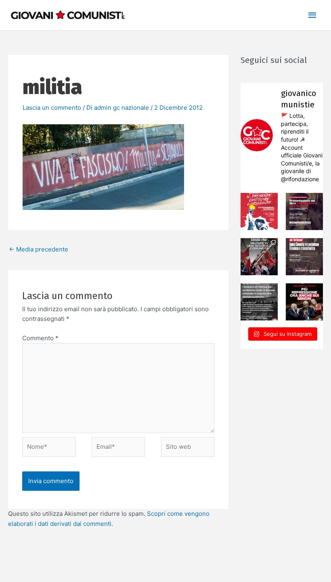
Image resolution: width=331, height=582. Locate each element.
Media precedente (38, 249)
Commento (40, 338)
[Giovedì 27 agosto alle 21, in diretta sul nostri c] (304, 256)
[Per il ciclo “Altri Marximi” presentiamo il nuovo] (304, 211)
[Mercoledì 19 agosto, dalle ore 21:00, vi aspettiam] (259, 301)
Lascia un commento (52, 107)
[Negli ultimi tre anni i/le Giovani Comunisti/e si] (259, 211)
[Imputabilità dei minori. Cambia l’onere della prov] (304, 301)
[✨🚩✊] (259, 256)
